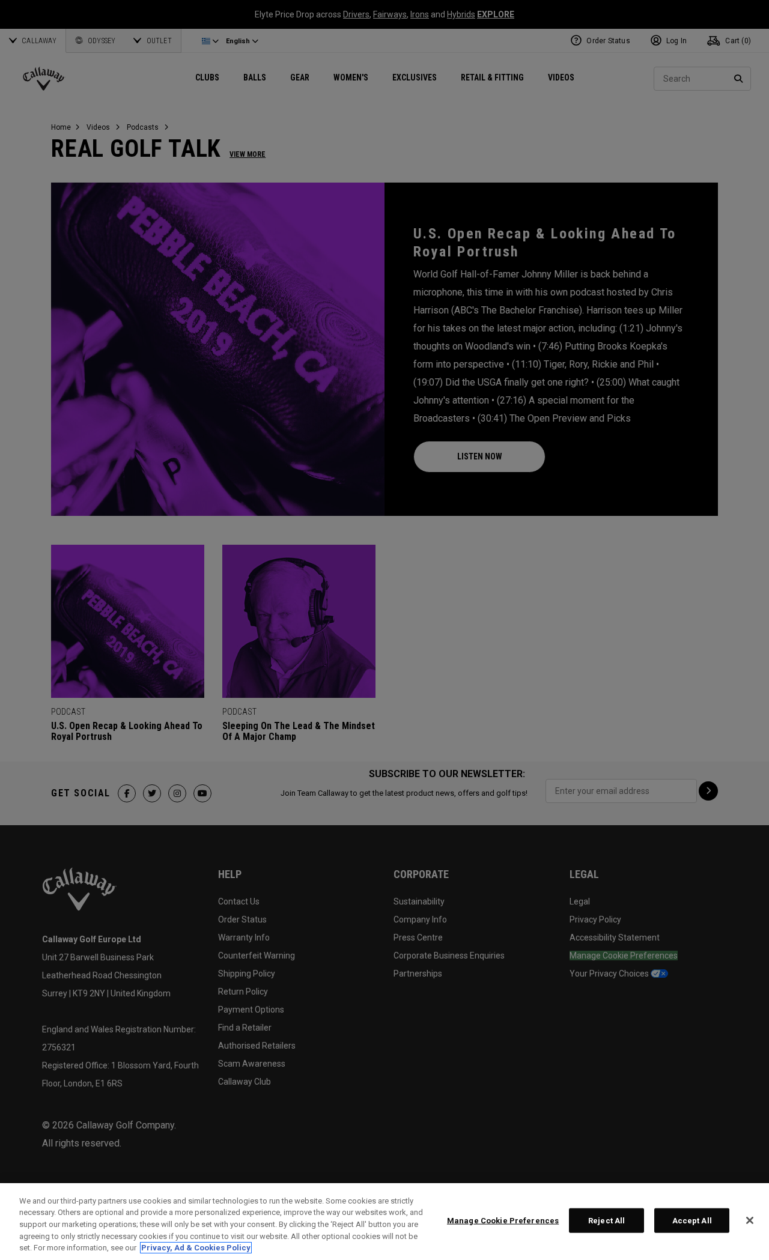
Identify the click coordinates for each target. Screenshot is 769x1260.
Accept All (692, 1220)
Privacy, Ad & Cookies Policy (196, 1247)
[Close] (750, 1220)
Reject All (606, 1220)
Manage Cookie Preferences (503, 1220)
